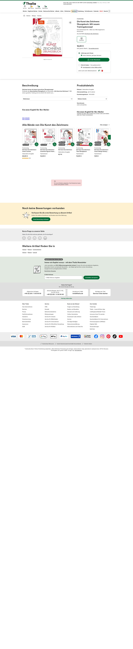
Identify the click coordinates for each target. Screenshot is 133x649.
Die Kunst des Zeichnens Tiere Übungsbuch (84, 143)
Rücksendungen (49, 314)
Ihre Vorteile (93, 304)
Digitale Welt (93, 324)
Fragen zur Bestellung (73, 307)
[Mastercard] (21, 336)
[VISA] (13, 336)
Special (35, 252)
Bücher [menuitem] (25, 11)
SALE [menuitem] (101, 11)
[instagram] (102, 336)
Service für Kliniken (50, 326)
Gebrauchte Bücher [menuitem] (48, 11)
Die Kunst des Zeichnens (92, 33)
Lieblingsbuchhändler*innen (97, 311)
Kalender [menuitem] (96, 11)
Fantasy (39, 15)
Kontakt (47, 309)
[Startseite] (24, 15)
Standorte (25, 316)
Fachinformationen (27, 314)
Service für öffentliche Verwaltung (54, 324)
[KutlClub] (87, 336)
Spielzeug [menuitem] (81, 11)
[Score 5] (45, 238)
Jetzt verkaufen (26, 118)
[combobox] (79, 53)
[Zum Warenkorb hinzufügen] (36, 144)
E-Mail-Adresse (48, 274)
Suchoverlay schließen (92, 2)
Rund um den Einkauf (73, 304)
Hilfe (46, 307)
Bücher (28, 15)
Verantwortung (26, 319)
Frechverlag (80, 18)
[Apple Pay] (53, 336)
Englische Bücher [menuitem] (32, 11)
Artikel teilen (70, 22)
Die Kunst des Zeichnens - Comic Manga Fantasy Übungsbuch (102, 143)
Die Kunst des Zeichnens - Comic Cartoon (30, 143)
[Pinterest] (108, 336)
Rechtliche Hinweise (50, 271)
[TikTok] (115, 336)
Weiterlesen (26, 99)
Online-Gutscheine (72, 314)
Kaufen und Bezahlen (73, 309)
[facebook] (96, 336)
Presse (24, 311)
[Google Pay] (43, 336)
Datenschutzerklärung (73, 324)
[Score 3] (34, 238)
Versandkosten (78, 350)
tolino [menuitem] (61, 11)
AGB (23, 326)
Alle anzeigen (104, 125)
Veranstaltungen (94, 326)
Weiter (109, 11)
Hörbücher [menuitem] (67, 11)
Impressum (25, 324)
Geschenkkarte (94, 316)
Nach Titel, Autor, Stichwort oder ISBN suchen (74, 2)
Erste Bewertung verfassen (40, 219)
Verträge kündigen (72, 321)
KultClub (92, 329)
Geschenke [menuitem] (107, 11)
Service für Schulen (50, 316)
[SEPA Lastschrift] (31, 336)
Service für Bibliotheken (51, 319)
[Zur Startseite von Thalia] (30, 3)
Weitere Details (82, 99)
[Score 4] (40, 238)
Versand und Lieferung (73, 311)
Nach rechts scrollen (109, 137)
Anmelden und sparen (91, 277)
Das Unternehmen (27, 307)
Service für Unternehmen (52, 321)
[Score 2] (29, 238)
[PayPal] (64, 336)
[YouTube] (121, 336)
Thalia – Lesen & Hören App (97, 309)
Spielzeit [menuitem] (74, 11)
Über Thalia (25, 304)
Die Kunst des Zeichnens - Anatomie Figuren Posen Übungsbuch (48, 143)
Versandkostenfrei (94, 48)
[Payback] (76, 336)
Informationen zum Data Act (75, 326)
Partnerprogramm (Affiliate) (97, 321)
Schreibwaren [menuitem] (89, 11)
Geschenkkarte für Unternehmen (99, 319)
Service (47, 304)
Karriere (24, 309)
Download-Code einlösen (74, 316)
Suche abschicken (67, 4)
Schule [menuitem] (40, 11)
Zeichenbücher (37, 249)
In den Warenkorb (95, 60)
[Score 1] (24, 238)
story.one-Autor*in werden (97, 314)
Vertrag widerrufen (66, 298)
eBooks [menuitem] (57, 11)
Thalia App (93, 307)
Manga (34, 15)
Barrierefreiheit (26, 321)
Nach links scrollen (23, 137)
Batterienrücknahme (50, 311)
